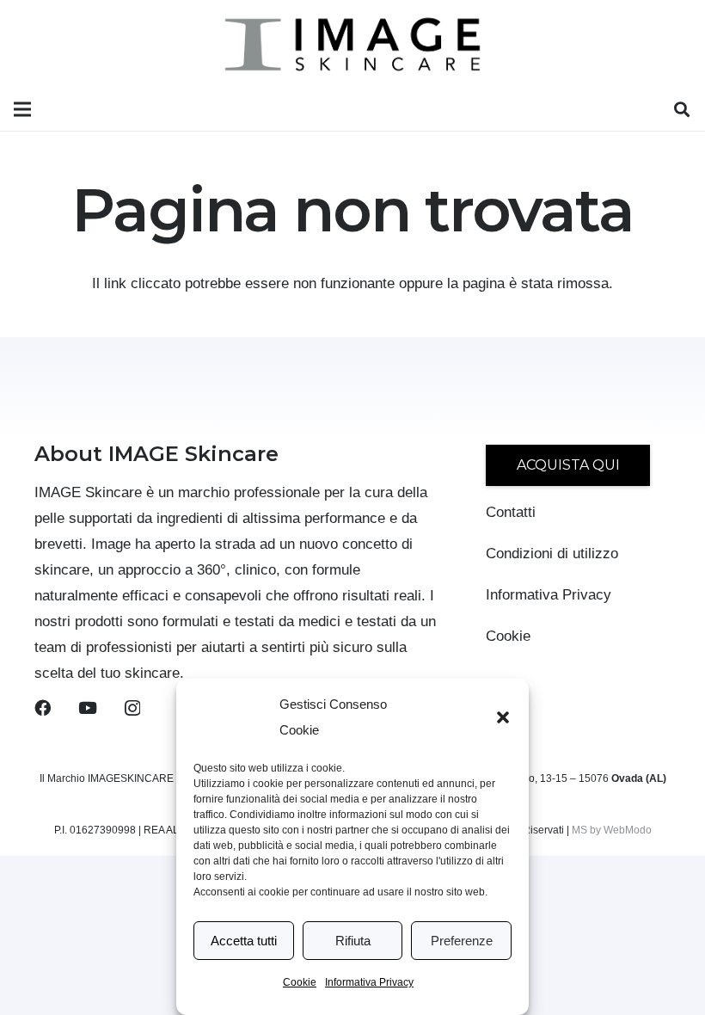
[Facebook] (42, 707)
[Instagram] (132, 708)
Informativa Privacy (369, 982)
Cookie (299, 982)
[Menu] (22, 109)
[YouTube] (87, 707)
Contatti (511, 512)
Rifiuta (353, 940)
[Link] (353, 44)
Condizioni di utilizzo (552, 553)
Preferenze (462, 940)
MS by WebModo (612, 830)
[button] (503, 717)
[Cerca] (682, 109)
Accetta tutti (244, 940)
